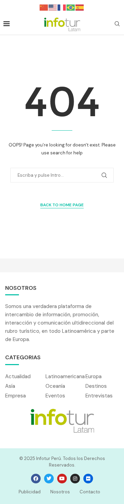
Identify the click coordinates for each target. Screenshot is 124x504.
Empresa (15, 395)
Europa (93, 376)
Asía (10, 386)
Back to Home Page (62, 205)
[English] (53, 7)
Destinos (96, 386)
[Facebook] (36, 478)
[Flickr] (88, 478)
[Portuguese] (70, 7)
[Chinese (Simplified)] (44, 7)
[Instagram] (75, 478)
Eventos (55, 395)
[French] (62, 7)
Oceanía (55, 386)
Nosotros (60, 492)
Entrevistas (99, 395)
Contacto (90, 492)
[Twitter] (49, 478)
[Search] (117, 24)
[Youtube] (62, 478)
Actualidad (18, 376)
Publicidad (30, 492)
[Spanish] (79, 7)
